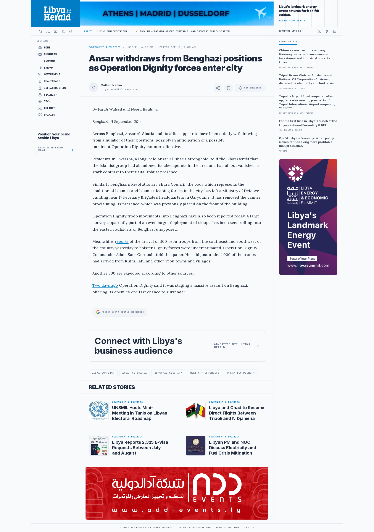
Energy (49, 67)
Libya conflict (103, 372)
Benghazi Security (168, 372)
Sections (42, 40)
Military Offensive (204, 372)
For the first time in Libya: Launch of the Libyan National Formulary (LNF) (308, 123)
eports (122, 241)
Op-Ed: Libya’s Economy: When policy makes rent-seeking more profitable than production (306, 142)
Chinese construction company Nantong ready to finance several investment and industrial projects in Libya (306, 56)
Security (50, 94)
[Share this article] (218, 88)
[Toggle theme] (71, 31)
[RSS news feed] (63, 31)
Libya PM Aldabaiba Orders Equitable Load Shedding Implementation (175, 31)
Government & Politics (105, 47)
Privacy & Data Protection (195, 527)
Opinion (49, 114)
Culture (49, 108)
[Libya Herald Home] (55, 13)
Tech (47, 101)
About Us (249, 527)
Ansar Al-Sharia (134, 372)
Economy (49, 61)
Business (50, 54)
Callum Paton (111, 85)
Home (47, 47)
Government (52, 74)
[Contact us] (56, 31)
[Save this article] (228, 88)
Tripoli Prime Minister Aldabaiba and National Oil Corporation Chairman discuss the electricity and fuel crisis (306, 79)
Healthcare (52, 81)
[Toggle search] (40, 31)
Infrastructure (55, 88)
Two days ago (105, 285)
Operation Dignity (241, 372)
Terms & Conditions (227, 527)
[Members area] (48, 31)
